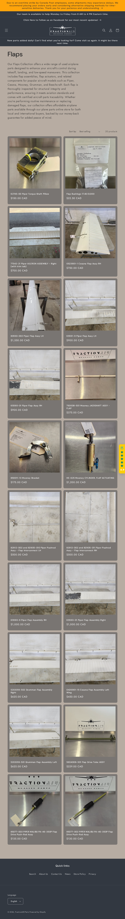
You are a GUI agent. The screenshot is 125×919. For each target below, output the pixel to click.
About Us (43, 873)
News (67, 873)
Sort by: (73, 131)
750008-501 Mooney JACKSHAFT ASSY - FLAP (88, 407)
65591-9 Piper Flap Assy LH (81, 336)
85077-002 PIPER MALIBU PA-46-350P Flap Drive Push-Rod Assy (89, 833)
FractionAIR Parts (22, 912)
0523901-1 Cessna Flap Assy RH (83, 263)
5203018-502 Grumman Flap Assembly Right (31, 691)
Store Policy (80, 873)
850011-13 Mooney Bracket (25, 478)
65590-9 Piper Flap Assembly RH (28, 620)
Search (32, 873)
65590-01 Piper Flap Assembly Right (86, 620)
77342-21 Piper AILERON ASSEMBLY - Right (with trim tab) (34, 265)
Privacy (92, 873)
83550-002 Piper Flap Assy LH (27, 336)
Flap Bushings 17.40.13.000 (80, 194)
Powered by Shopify (38, 912)
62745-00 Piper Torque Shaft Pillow (30, 194)
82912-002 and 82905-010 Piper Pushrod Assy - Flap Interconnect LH (33, 549)
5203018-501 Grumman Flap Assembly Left (34, 762)
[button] (6, 30)
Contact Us (56, 873)
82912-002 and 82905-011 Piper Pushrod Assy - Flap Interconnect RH (88, 549)
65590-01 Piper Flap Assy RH (26, 405)
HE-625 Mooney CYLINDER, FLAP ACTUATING (90, 478)
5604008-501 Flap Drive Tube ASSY (85, 762)
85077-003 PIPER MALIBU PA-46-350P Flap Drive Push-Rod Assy (34, 833)
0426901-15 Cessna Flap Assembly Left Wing (87, 691)
